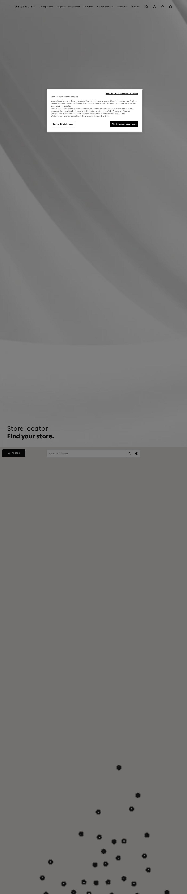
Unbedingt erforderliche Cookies (122, 94)
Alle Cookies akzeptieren (124, 124)
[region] (95, 110)
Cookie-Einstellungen (63, 124)
